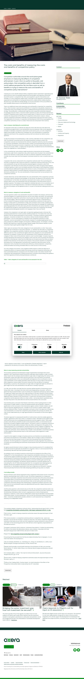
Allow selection (42, 352)
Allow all (61, 352)
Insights (9, 8)
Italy (21, 654)
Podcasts (14, 584)
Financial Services (62, 120)
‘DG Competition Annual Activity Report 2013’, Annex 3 (25, 534)
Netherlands (26, 654)
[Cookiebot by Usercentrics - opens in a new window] (64, 326)
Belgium (6, 654)
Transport (60, 124)
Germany (16, 654)
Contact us (8, 646)
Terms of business (19, 662)
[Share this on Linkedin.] (61, 150)
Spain (32, 654)
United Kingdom (39, 654)
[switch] (34, 347)
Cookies (12, 662)
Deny (23, 352)
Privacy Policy (6, 662)
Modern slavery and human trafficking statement (13, 664)
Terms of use (26, 662)
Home (5, 8)
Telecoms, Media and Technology (66, 122)
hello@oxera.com (75, 643)
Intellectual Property (63, 133)
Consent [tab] (19, 330)
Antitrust (60, 131)
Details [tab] (33, 330)
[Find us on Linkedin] (78, 650)
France (11, 654)
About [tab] (47, 330)
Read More (14, 620)
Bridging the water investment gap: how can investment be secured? (18, 609)
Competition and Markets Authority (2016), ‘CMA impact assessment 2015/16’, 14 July (28, 510)
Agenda (14, 8)
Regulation (61, 135)
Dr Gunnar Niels (60, 106)
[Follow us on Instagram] (75, 650)
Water (59, 126)
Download (7, 570)
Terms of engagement (35, 662)
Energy (60, 118)
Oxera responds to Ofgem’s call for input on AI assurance (58, 609)
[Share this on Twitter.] (58, 150)
